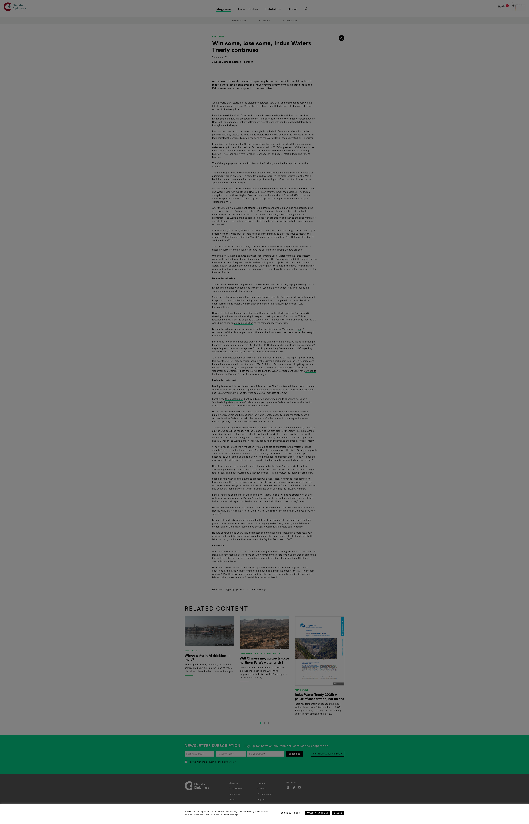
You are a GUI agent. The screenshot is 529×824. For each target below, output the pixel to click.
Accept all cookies (317, 812)
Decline (338, 812)
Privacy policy (254, 811)
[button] (291, 813)
